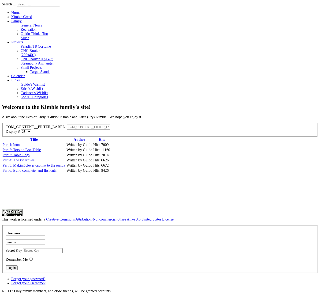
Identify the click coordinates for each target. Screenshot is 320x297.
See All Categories (34, 97)
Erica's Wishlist (32, 89)
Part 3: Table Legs (16, 155)
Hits (102, 139)
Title (34, 139)
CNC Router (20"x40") (30, 53)
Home (15, 13)
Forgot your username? (28, 283)
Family (16, 21)
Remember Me (17, 259)
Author (79, 139)
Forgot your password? (28, 279)
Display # (13, 131)
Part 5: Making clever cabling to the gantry (34, 165)
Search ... (9, 4)
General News (31, 25)
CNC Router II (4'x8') (37, 59)
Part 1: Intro (11, 145)
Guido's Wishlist (33, 84)
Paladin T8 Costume (36, 46)
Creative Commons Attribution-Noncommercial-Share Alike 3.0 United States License (110, 219)
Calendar (18, 76)
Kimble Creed (21, 17)
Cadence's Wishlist (34, 93)
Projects (17, 42)
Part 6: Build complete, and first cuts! (30, 170)
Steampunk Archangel (37, 63)
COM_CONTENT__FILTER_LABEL (36, 127)
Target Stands (40, 72)
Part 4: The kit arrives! (19, 160)
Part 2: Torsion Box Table (22, 150)
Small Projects (31, 67)
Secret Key (14, 250)
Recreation (29, 29)
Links (15, 80)
